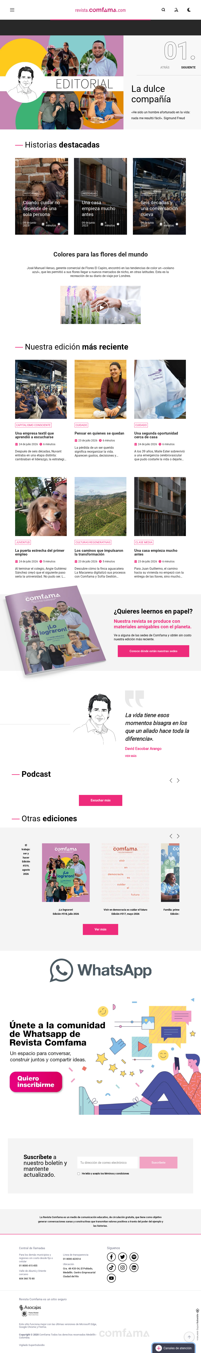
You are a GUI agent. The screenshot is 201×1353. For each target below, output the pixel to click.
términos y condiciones (116, 1173)
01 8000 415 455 (28, 1265)
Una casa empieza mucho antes (98, 208)
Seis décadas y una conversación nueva (159, 208)
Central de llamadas (32, 1248)
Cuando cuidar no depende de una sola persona (41, 208)
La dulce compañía (151, 94)
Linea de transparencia (75, 1254)
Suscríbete (158, 1162)
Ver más (100, 929)
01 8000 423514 (72, 1258)
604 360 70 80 (27, 1278)
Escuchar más (101, 800)
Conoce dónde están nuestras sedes (153, 651)
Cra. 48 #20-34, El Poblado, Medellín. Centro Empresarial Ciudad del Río (79, 1272)
